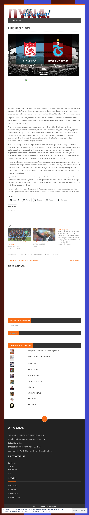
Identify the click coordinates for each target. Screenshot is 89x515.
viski (42, 435)
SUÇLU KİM (12, 443)
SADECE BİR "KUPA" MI (36, 381)
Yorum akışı (13, 493)
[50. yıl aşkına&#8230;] (70, 236)
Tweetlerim (14, 326)
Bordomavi (12, 463)
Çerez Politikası (45, 511)
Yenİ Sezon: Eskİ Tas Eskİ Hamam (20, 451)
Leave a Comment (52, 255)
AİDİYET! (31, 387)
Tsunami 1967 (13, 470)
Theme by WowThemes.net (48, 507)
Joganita (11, 466)
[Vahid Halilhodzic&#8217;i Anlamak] (44, 234)
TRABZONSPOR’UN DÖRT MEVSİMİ (20, 447)
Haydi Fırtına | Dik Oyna (43, 451)
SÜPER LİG (29, 255)
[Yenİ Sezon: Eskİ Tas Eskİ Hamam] (19, 234)
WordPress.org (14, 497)
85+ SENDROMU (34, 375)
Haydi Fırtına (75, 261)
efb (22, 255)
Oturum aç (13, 485)
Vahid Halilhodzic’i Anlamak (42, 242)
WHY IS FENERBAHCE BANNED (39, 357)
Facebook (13, 333)
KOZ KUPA (32, 399)
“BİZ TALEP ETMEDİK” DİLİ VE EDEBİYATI (23, 435)
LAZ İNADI (32, 405)
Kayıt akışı (12, 489)
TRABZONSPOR (38, 255)
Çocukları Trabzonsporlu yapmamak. (21, 439)
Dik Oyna (35, 507)
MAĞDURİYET (33, 369)
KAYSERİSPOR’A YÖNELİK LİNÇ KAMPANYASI (23, 261)
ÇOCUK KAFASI (33, 364)
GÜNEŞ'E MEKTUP (34, 393)
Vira (9, 473)
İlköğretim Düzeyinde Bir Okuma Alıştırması (43, 351)
